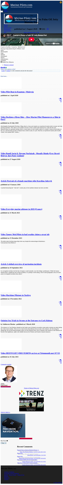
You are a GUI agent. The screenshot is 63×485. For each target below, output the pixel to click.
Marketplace (7, 29)
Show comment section (30, 32)
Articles (6, 24)
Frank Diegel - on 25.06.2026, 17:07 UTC (36, 455)
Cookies (6, 479)
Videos (6, 26)
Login (3, 70)
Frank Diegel (4, 384)
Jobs (5, 32)
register (8, 70)
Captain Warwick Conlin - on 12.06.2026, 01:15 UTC (34, 461)
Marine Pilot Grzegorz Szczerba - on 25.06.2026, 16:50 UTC (32, 458)
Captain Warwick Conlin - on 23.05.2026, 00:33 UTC (34, 464)
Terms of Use (20, 475)
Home (5, 9)
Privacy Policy (12, 475)
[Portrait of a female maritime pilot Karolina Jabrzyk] (11, 177)
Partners (6, 476)
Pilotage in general (9, 65)
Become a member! (6, 386)
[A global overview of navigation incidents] (11, 260)
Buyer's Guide (7, 27)
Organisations (7, 30)
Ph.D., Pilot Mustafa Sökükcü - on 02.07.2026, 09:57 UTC (33, 452)
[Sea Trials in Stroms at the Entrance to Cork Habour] (11, 317)
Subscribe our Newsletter (25, 438)
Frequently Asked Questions (11, 473)
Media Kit (6, 478)
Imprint (6, 475)
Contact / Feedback (9, 472)
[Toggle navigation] (2, 11)
